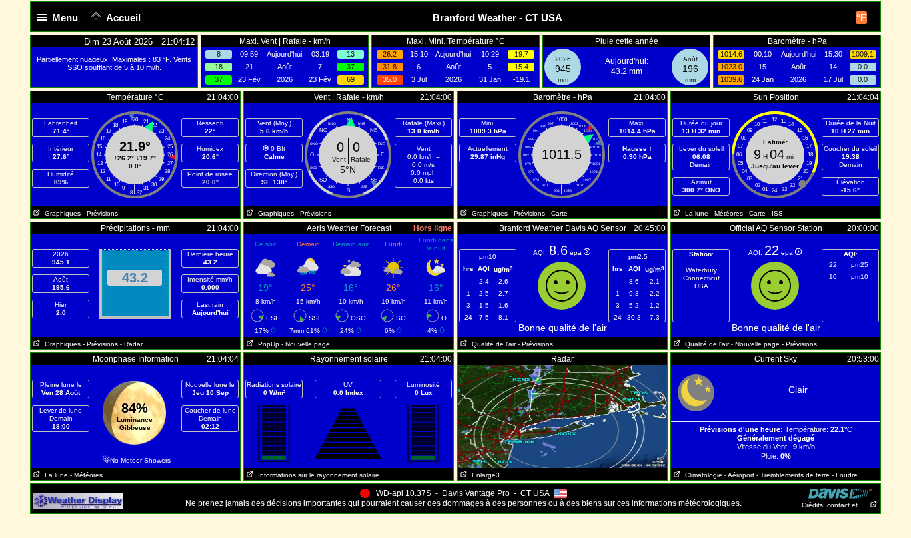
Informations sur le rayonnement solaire (316, 475)
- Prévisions (100, 213)
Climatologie (701, 475)
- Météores (726, 213)
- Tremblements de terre (793, 475)
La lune (694, 213)
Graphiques (61, 213)
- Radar (131, 344)
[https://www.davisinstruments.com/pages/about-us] (840, 491)
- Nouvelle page (305, 344)
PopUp (266, 344)
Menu (65, 17)
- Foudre (845, 475)
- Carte (557, 213)
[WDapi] (78, 497)
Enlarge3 (484, 475)
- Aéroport (739, 475)
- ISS (775, 213)
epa (577, 252)
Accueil (123, 17)
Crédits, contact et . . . (836, 505)
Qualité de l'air (492, 344)
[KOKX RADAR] (562, 369)
